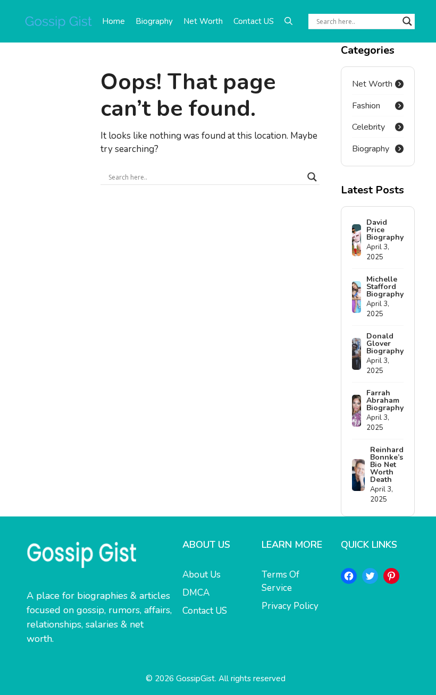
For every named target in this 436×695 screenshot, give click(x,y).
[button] (288, 21)
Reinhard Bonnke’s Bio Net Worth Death (387, 465)
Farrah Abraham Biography (385, 400)
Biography (154, 21)
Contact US (253, 21)
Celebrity (368, 127)
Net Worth (203, 21)
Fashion (366, 106)
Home (113, 21)
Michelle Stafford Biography (385, 286)
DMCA (195, 593)
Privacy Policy (290, 606)
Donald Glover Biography (385, 343)
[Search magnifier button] (407, 21)
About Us (201, 575)
